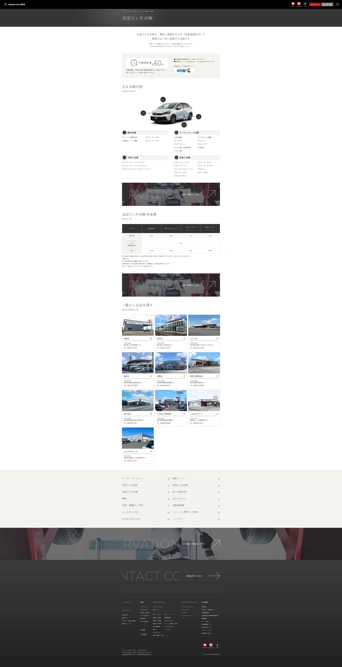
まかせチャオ (190, 61)
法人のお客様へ (144, 621)
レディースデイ (185, 610)
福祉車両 (142, 618)
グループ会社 (205, 621)
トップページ (125, 11)
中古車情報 (143, 634)
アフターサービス (137, 11)
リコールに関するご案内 (185, 512)
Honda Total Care (131, 518)
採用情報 (204, 618)
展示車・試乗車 (144, 613)
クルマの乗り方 (144, 615)
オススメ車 (143, 610)
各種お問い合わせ (206, 633)
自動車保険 (178, 505)
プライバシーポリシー (208, 630)
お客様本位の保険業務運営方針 (210, 615)
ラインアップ (144, 607)
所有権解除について (207, 624)
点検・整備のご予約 (132, 505)
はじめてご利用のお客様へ (129, 621)
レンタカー (178, 518)
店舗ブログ (125, 618)
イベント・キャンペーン (187, 607)
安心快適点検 (179, 491)
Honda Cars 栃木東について (209, 610)
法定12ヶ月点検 (130, 491)
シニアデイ (184, 613)
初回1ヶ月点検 (129, 485)
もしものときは (130, 512)
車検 (124, 498)
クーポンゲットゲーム (187, 615)
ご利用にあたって (206, 627)
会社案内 (204, 607)
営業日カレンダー (127, 623)
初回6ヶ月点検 (180, 485)
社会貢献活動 (205, 613)
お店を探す (125, 615)
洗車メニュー (179, 478)
